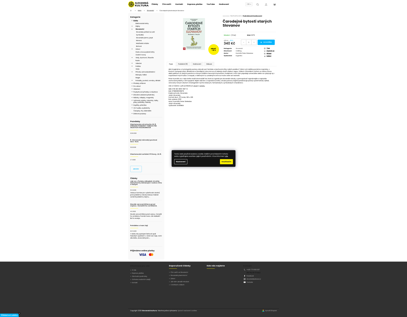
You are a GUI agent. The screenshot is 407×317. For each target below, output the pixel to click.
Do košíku (267, 42)
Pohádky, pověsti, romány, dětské (148, 80)
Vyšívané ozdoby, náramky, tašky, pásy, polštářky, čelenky (145, 101)
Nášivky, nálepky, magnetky (143, 98)
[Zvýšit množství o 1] (253, 42)
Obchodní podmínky (139, 276)
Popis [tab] (171, 64)
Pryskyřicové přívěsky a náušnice (145, 92)
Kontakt (135, 283)
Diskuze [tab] (209, 64)
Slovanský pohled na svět (145, 32)
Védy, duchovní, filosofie (145, 58)
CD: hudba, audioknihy (141, 108)
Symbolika (140, 35)
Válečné (139, 63)
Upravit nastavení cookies (187, 311)
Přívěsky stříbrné (139, 83)
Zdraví (138, 49)
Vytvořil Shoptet (271, 311)
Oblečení (136, 89)
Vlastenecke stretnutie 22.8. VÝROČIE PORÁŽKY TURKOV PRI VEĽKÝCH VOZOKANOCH (143, 126)
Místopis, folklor (141, 75)
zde (226, 156)
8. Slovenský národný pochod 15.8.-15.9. (143, 141)
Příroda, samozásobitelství (145, 72)
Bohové (139, 46)
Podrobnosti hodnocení (252, 16)
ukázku (202, 86)
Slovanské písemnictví (179, 275)
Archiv (136, 169)
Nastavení (181, 161)
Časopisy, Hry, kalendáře (142, 111)
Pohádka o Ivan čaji (139, 225)
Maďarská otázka (142, 43)
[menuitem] (154, 4)
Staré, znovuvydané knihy (145, 52)
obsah (195, 86)
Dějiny (138, 26)
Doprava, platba (138, 273)
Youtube (250, 282)
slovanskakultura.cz (254, 279)
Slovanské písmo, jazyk (144, 38)
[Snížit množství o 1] (243, 42)
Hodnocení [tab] (197, 64)
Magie (138, 78)
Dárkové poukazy (139, 114)
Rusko (138, 60)
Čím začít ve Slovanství (179, 272)
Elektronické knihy (142, 23)
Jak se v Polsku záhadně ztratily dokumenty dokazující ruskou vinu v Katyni (146, 182)
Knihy (135, 20)
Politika (138, 66)
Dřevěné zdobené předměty (144, 95)
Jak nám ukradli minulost (180, 282)
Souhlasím (226, 161)
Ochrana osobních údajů (141, 279)
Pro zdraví (137, 86)
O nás (134, 270)
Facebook (250, 276)
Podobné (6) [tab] (183, 64)
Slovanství (140, 29)
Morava (139, 40)
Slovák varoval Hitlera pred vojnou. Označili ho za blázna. (143, 205)
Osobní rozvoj (141, 55)
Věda (137, 69)
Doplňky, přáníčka (139, 105)
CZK (248, 4)
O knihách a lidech (177, 285)
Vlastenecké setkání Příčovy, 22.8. (146, 154)
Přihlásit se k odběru (9, 315)
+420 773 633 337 (253, 270)
